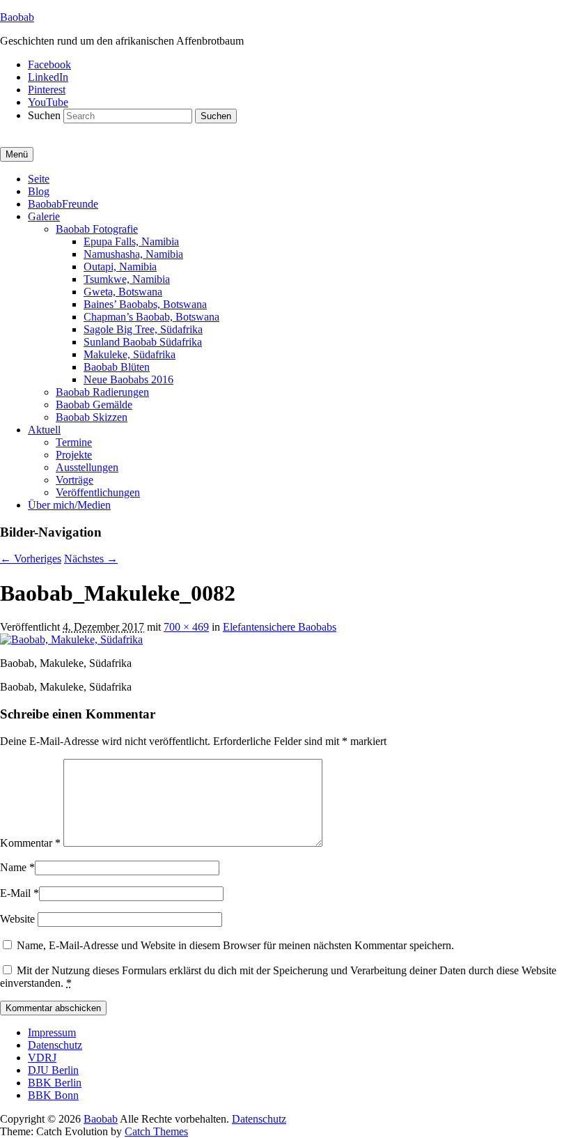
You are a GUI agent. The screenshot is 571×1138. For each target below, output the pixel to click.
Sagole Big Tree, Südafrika (143, 329)
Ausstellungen (87, 467)
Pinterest (46, 89)
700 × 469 (186, 627)
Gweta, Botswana (123, 292)
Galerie (44, 216)
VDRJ (42, 1057)
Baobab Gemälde (94, 404)
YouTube (48, 102)
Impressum (52, 1032)
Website (17, 919)
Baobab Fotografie (97, 229)
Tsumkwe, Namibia (127, 279)
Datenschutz (55, 1045)
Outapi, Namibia (120, 266)
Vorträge (74, 480)
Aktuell (44, 430)
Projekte (74, 455)
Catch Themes (156, 1131)
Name (13, 867)
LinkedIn (48, 77)
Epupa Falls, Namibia (131, 241)
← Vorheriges (30, 558)
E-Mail (15, 893)
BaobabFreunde (63, 204)
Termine (74, 442)
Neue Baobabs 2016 (128, 379)
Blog (38, 191)
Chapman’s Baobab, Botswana (151, 317)
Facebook (49, 64)
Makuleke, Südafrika (129, 354)
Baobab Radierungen (102, 392)
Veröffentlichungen (98, 492)
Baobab (17, 17)
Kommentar (30, 843)
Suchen (44, 115)
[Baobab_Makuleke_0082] (71, 639)
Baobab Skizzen (91, 417)
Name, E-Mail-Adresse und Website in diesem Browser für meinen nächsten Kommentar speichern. (235, 945)
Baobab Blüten (117, 367)
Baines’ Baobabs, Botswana (145, 304)
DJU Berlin (53, 1070)
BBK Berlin (54, 1083)
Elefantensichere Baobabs (279, 627)
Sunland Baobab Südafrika (143, 342)
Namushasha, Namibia (133, 254)
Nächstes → (91, 558)
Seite (38, 179)
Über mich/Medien (69, 505)
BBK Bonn (53, 1095)
